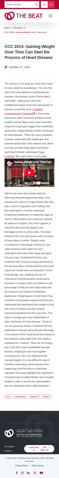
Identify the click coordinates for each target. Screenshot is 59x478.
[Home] (25, 433)
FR (51, 5)
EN (44, 5)
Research (34, 396)
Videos (46, 396)
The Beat (18, 28)
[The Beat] (25, 16)
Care (8, 396)
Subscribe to (37, 448)
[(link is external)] (17, 473)
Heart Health (20, 396)
